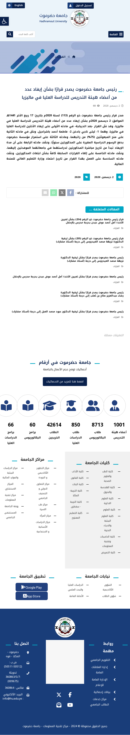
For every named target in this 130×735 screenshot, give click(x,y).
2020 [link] (77, 177)
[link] (4, 21)
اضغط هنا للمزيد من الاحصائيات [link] (65, 381)
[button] (116, 34)
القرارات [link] (116, 228)
